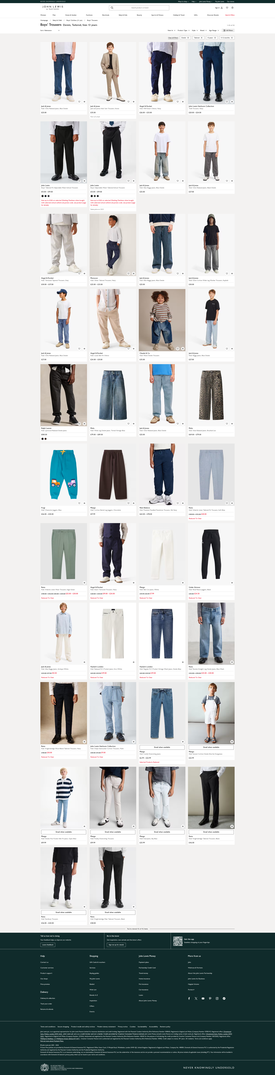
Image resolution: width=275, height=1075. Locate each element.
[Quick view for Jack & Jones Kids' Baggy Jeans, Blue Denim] (232, 348)
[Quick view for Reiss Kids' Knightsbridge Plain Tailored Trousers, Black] (133, 907)
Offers (92, 1006)
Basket (92, 984)
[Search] (112, 7)
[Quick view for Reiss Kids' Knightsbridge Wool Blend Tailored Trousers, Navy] (84, 741)
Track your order (46, 1004)
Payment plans (144, 962)
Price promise (45, 984)
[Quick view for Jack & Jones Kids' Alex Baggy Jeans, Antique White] (84, 662)
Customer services (47, 968)
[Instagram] (217, 999)
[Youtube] (203, 999)
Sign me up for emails (116, 945)
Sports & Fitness (157, 15)
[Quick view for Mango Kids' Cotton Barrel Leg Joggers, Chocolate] (133, 503)
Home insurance (144, 979)
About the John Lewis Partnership (200, 973)
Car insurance (143, 990)
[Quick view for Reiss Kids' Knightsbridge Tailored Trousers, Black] (232, 826)
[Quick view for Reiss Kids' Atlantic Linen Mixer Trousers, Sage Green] (84, 582)
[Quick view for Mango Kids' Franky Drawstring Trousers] (133, 826)
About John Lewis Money (148, 1001)
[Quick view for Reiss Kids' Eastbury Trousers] (84, 907)
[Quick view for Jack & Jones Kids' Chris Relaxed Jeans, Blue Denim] (84, 101)
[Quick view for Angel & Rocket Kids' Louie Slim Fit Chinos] (133, 348)
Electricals (105, 15)
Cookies (133, 1027)
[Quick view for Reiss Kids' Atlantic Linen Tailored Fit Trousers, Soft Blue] (232, 503)
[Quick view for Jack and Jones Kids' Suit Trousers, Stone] (133, 101)
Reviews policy (165, 1027)
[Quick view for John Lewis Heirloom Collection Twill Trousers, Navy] (232, 101)
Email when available (155, 747)
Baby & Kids (123, 15)
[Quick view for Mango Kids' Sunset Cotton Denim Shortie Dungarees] (232, 741)
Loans (141, 995)
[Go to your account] (222, 7)
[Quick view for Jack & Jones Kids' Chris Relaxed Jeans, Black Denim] (232, 181)
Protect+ (191, 990)
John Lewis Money (205, 1)
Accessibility (153, 1027)
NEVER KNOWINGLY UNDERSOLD (53, 1)
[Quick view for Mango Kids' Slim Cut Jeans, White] (183, 582)
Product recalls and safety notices (83, 1027)
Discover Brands (213, 15)
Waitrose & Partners (195, 968)
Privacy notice (123, 1027)
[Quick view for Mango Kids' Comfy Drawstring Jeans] (183, 741)
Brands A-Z (94, 995)
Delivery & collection (47, 998)
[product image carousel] (63, 73)
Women (43, 15)
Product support (46, 973)
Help (193, 1)
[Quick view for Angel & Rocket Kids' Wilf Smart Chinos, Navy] (183, 101)
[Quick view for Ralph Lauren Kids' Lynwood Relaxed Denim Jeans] (84, 423)
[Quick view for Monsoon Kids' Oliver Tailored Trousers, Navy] (133, 273)
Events (92, 1012)
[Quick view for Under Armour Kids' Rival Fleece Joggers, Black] (232, 582)
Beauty (139, 15)
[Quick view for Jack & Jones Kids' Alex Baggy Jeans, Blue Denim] (183, 181)
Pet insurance (143, 984)
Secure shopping (63, 1027)
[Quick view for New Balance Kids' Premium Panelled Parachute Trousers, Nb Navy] (183, 503)
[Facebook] (189, 999)
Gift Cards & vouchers (97, 962)
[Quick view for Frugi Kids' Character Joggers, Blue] (84, 503)
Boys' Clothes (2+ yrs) (74, 20)
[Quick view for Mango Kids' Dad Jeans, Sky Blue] (183, 826)
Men (54, 15)
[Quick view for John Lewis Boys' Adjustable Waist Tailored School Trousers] (133, 181)
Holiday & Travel (178, 15)
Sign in (217, 8)
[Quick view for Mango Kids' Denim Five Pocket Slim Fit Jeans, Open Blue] (84, 826)
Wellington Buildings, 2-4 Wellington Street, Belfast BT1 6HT (60, 1039)
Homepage (44, 20)
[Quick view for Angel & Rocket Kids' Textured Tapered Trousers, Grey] (84, 273)
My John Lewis (219, 1)
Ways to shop (182, 1)
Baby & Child (57, 20)
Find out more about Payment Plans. (52, 1041)
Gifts (196, 15)
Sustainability (142, 1027)
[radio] (42, 196)
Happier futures (193, 984)
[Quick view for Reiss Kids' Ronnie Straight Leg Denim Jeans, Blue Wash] (232, 662)
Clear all (173, 38)
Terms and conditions (47, 1027)
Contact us (44, 962)
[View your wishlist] (226, 7)
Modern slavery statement (106, 1027)
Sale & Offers (230, 15)
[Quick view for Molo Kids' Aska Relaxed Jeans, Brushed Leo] (232, 423)
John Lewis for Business (196, 979)
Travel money (143, 973)
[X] (196, 999)
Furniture (89, 15)
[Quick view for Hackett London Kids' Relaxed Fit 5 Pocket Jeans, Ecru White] (133, 662)
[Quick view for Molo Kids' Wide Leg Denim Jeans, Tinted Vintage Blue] (133, 423)
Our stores (230, 1)
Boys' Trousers (92, 20)
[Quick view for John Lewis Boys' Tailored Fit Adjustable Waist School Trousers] (84, 181)
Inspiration (93, 1001)
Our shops (44, 979)
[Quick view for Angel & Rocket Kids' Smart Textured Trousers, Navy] (133, 582)
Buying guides (94, 973)
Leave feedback (47, 945)
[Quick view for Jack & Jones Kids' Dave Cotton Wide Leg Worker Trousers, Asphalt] (232, 273)
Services (92, 968)
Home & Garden (70, 15)
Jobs (189, 962)
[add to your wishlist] (79, 101)
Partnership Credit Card (147, 968)
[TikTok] (224, 999)
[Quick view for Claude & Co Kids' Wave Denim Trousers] (183, 348)
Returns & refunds (46, 1009)
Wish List (93, 990)
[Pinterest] (210, 999)
